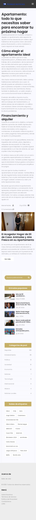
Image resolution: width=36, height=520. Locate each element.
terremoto (19, 433)
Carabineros (21, 415)
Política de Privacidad (9, 499)
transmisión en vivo (12, 446)
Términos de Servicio (9, 497)
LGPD (3, 504)
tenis (21, 411)
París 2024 (23, 451)
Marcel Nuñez (6, 205)
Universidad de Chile (12, 420)
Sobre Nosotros (7, 495)
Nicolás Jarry (17, 455)
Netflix (8, 455)
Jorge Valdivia (10, 415)
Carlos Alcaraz (10, 442)
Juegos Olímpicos (11, 451)
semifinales (23, 437)
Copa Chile (9, 433)
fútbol (8, 411)
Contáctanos (6, 501)
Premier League (22, 424)
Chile (14, 411)
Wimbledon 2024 (11, 437)
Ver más (7, 259)
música (18, 428)
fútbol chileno (10, 424)
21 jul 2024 (23, 205)
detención (9, 428)
